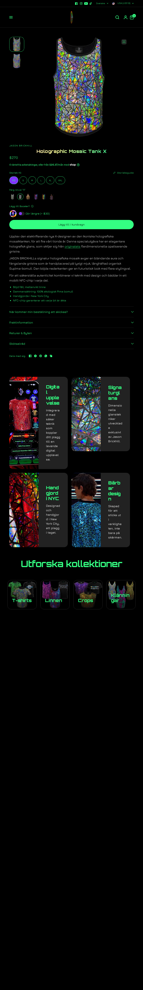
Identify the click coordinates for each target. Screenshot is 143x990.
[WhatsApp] (46, 356)
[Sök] (117, 17)
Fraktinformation (21, 322)
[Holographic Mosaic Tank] (12, 197)
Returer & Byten (20, 333)
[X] (35, 356)
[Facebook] (76, 3)
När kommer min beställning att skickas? (38, 312)
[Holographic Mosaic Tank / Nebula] (36, 197)
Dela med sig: (17, 356)
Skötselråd (17, 343)
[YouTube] (86, 3)
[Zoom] (124, 42)
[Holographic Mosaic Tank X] (20, 197)
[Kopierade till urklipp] (51, 356)
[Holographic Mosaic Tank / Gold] (28, 197)
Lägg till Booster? (19, 206)
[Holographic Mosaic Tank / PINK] (52, 197)
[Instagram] (81, 3)
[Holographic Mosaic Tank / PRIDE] (44, 197)
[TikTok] (90, 3)
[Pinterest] (40, 356)
